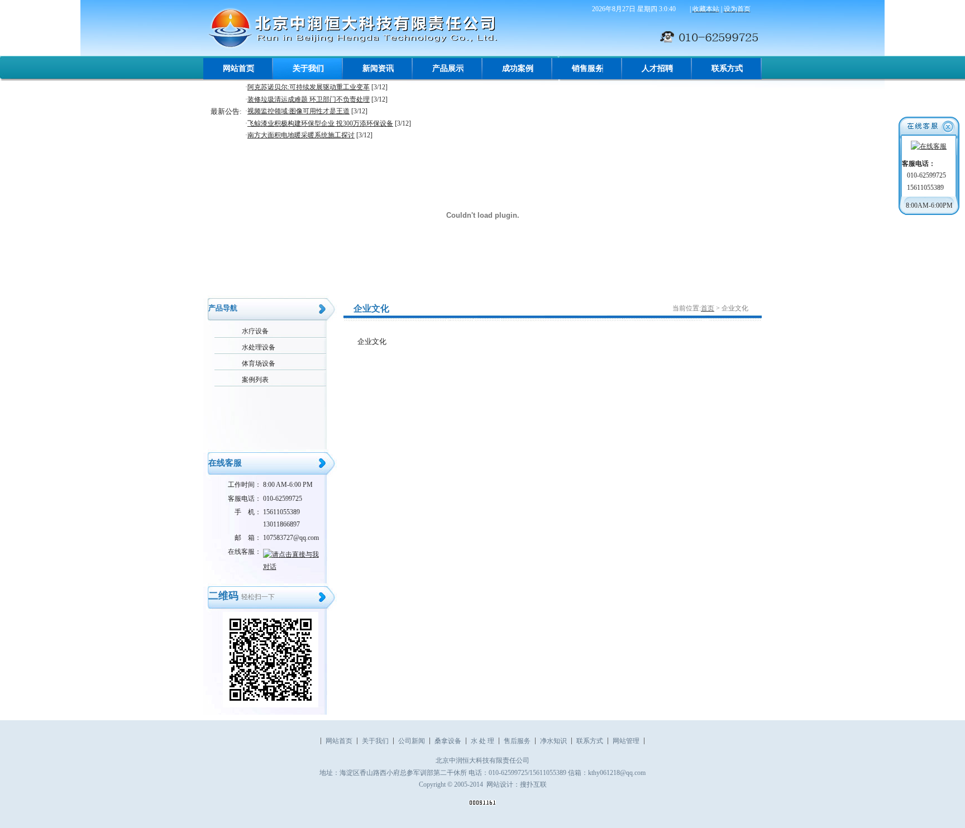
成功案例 (517, 68)
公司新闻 (411, 741)
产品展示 (448, 68)
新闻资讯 (378, 68)
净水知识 (553, 741)
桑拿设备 (447, 741)
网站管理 (626, 741)
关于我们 (308, 68)
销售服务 (587, 68)
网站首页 (238, 68)
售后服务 (517, 741)
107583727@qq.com (291, 538)
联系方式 (727, 68)
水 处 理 (482, 741)
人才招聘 (657, 68)
